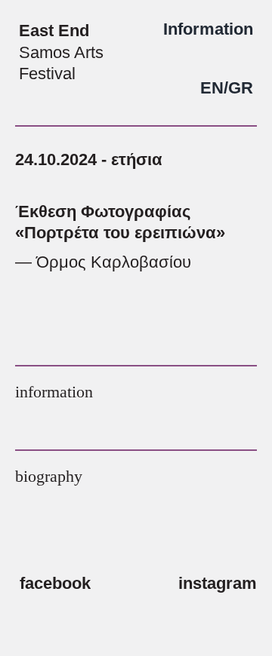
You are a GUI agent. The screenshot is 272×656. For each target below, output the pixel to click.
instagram (217, 583)
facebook (55, 583)
